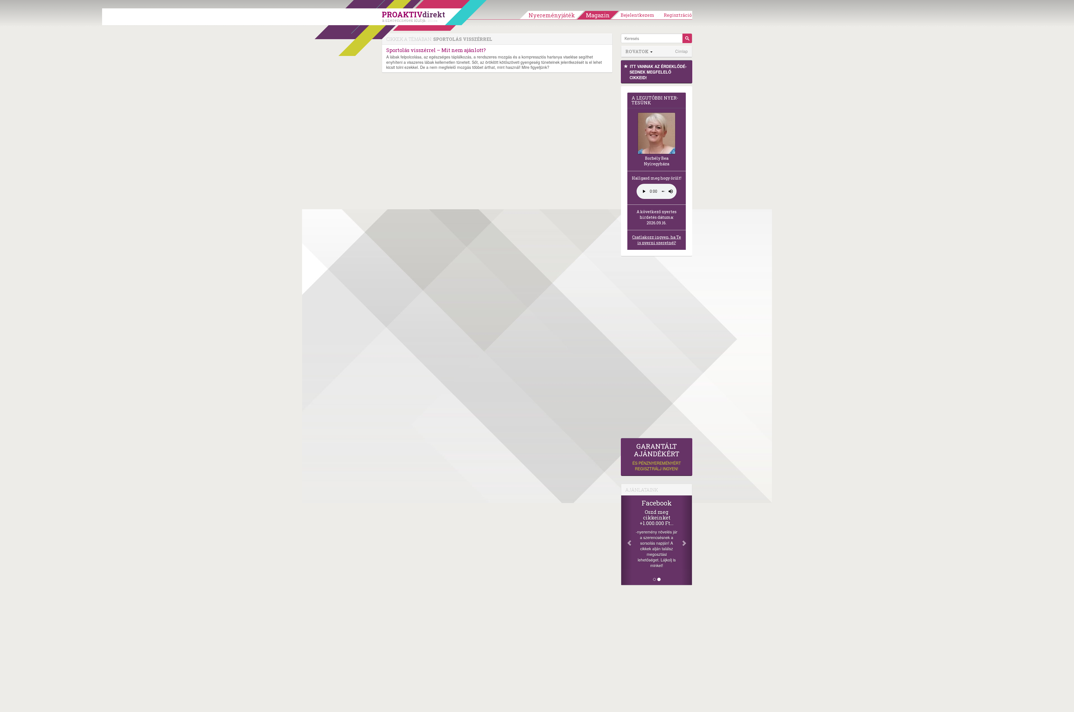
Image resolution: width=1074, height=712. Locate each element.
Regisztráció (678, 15)
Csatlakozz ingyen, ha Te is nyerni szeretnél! (656, 239)
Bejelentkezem (637, 15)
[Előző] (626, 540)
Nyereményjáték (552, 15)
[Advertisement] (656, 349)
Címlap (681, 51)
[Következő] (686, 540)
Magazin (598, 15)
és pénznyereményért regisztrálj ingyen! (656, 457)
